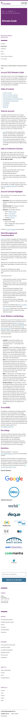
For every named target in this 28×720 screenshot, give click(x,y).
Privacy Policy (4, 716)
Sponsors (2, 53)
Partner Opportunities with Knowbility (8, 644)
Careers (2, 675)
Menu (23, 3)
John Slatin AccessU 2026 (5, 647)
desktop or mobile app (18, 323)
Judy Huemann (13, 215)
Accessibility (6, 103)
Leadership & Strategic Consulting (7, 622)
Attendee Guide (4, 46)
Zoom (4, 139)
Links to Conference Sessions (10, 95)
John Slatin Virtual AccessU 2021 (11, 13)
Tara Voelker (12, 213)
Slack (4, 132)
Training (2, 624)
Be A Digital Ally (4, 657)
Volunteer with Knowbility (6, 670)
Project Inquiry (3, 632)
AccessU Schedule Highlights (10, 97)
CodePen (2, 698)
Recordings (6, 105)
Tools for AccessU (7, 93)
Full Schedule (3, 48)
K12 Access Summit (4, 655)
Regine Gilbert (12, 211)
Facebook (3, 695)
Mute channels (7, 308)
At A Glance (3, 43)
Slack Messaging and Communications (13, 99)
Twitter (2, 693)
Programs (10, 11)
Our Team (3, 672)
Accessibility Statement (5, 677)
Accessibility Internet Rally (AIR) (6, 650)
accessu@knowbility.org (10, 186)
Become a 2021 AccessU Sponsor (7, 56)
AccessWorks (3, 627)
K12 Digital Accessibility (5, 652)
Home (3, 11)
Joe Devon (12, 217)
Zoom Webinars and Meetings (10, 101)
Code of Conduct (4, 58)
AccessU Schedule (10, 229)
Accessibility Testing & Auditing (6, 619)
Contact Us (3, 690)
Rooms (2, 51)
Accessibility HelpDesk (5, 629)
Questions (5, 107)
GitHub (2, 700)
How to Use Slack (22, 304)
